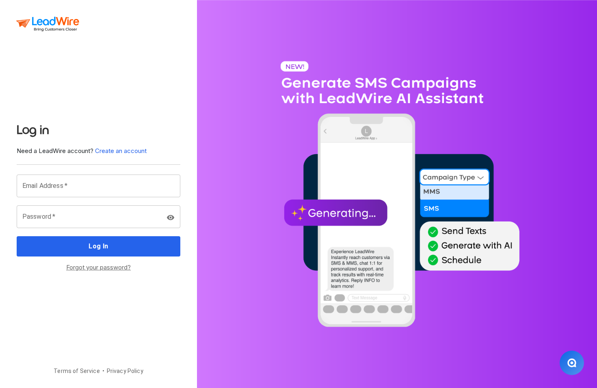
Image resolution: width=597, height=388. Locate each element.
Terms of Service (77, 371)
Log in (98, 246)
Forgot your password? (98, 267)
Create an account (121, 151)
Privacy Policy (125, 371)
